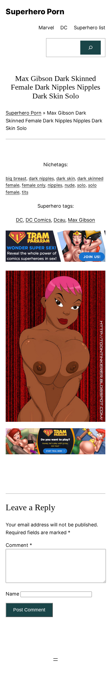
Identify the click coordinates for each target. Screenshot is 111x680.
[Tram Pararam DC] (56, 260)
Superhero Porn (23, 113)
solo (81, 185)
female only (33, 185)
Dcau (59, 220)
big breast (16, 178)
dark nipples (41, 178)
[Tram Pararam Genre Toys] (56, 452)
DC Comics (38, 220)
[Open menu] (55, 659)
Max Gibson (81, 220)
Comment (19, 545)
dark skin (65, 178)
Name (12, 594)
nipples (55, 185)
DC (19, 220)
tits (25, 192)
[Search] (90, 48)
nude (70, 185)
